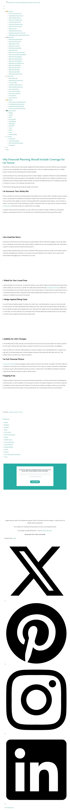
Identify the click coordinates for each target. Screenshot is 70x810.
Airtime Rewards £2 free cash (15, 30)
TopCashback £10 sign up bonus (16, 15)
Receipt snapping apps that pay (16, 87)
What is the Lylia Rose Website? (16, 143)
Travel (10, 128)
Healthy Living (8, 439)
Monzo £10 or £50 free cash (15, 13)
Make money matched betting (15, 39)
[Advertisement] (35, 224)
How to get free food (13, 89)
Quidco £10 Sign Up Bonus (15, 18)
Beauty (10, 132)
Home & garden (12, 119)
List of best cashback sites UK (15, 84)
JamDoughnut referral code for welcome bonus (19, 35)
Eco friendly (11, 125)
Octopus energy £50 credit (15, 22)
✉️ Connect (9, 136)
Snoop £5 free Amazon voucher (16, 24)
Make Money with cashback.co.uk (16, 63)
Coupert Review (12, 95)
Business (11, 115)
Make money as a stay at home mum (17, 52)
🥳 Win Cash (9, 100)
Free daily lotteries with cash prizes (16, 104)
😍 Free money (9, 11)
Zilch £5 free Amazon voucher (15, 26)
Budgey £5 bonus (13, 28)
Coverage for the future (53, 287)
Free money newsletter (14, 141)
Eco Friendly (7, 432)
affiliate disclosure (47, 530)
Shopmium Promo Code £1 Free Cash (17, 33)
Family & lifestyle (12, 121)
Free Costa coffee (13, 82)
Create (14, 538)
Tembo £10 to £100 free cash (15, 20)
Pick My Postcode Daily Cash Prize (16, 106)
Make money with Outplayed (15, 56)
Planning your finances (8, 364)
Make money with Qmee (14, 69)
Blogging (11, 112)
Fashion (10, 130)
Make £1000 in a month (14, 43)
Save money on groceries (14, 93)
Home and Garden (9, 442)
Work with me (12, 138)
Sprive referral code (13, 78)
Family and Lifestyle (13, 412)
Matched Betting (8, 447)
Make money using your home (15, 74)
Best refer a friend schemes (15, 41)
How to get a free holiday (14, 91)
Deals (5, 430)
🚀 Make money (9, 37)
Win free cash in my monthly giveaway (17, 102)
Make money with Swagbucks (15, 61)
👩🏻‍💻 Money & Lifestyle (11, 110)
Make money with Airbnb (14, 72)
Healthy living (12, 123)
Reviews (6, 452)
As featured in (12, 145)
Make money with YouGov (14, 67)
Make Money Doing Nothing (15, 48)
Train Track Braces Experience (12, 454)
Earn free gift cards (13, 50)
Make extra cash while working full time (17, 54)
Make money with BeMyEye (15, 65)
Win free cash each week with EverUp (17, 108)
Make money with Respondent (15, 59)
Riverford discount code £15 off (16, 80)
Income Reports (8, 444)
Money (10, 117)
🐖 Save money (9, 76)
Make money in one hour (14, 46)
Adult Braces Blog (13, 134)
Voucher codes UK (13, 97)
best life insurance (7, 206)
